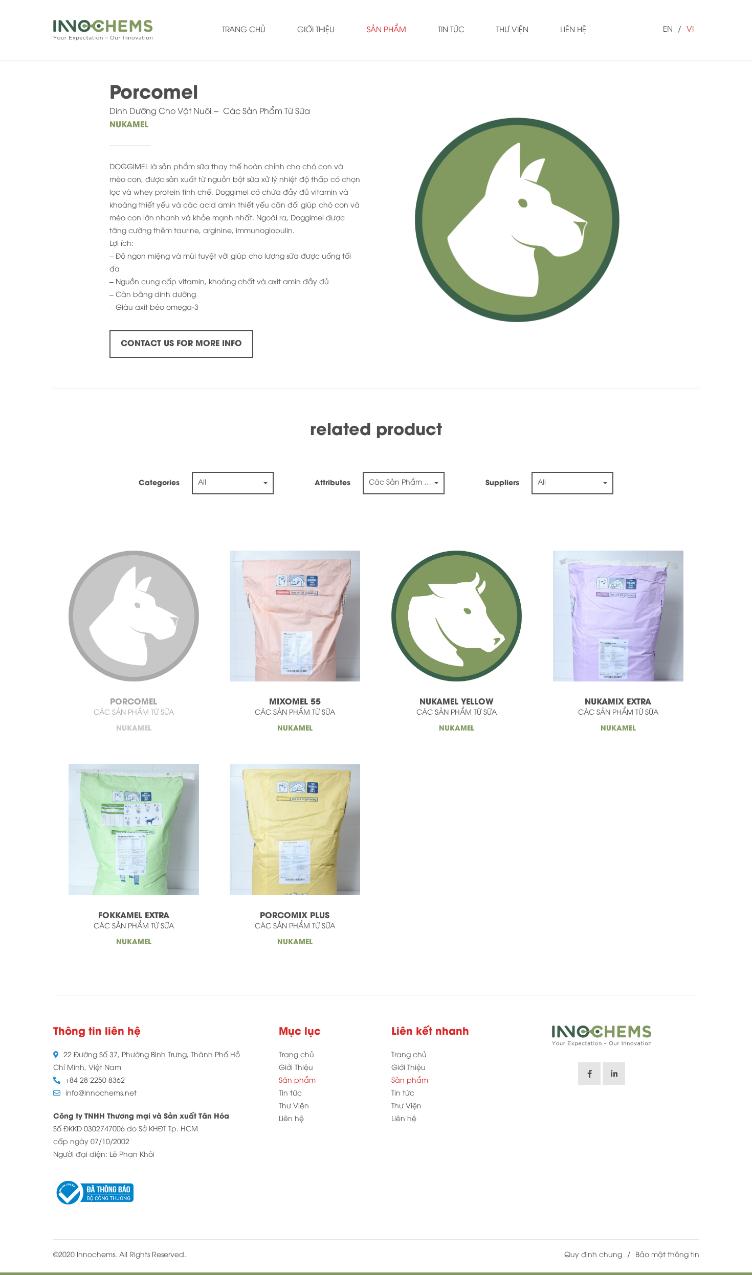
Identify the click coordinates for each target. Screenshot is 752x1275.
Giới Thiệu (316, 30)
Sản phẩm (386, 30)
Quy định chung (593, 1255)
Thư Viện (512, 30)
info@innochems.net (101, 1093)
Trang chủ (244, 30)
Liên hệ (573, 30)
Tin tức (451, 30)
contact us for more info (181, 344)
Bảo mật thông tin (667, 1255)
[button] (233, 483)
